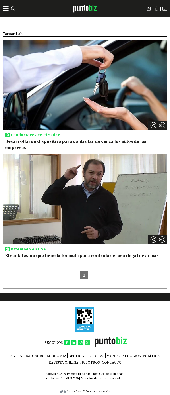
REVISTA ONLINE (63, 362)
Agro (40, 355)
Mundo (113, 355)
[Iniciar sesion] (157, 8)
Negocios (131, 355)
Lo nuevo (95, 355)
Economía (56, 355)
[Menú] (6, 8)
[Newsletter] (164, 8)
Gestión (76, 355)
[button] (162, 125)
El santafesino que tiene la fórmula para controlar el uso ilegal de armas (82, 255)
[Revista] (149, 9)
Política (151, 355)
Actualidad (21, 355)
